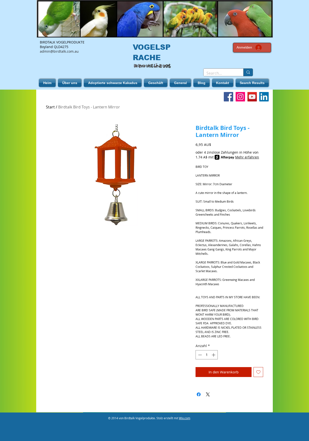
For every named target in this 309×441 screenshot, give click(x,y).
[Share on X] (208, 394)
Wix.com (184, 418)
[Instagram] (240, 96)
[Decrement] (199, 354)
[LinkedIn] (264, 96)
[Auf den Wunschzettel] (258, 372)
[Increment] (214, 354)
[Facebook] (228, 96)
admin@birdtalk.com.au (59, 51)
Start (50, 107)
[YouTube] (252, 96)
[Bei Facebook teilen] (199, 394)
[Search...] (248, 72)
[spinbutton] (207, 354)
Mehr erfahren (247, 157)
